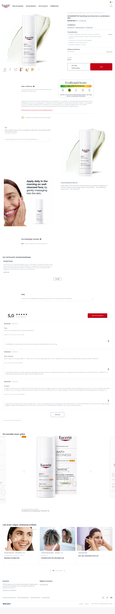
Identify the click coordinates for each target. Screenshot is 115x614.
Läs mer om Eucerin (9, 590)
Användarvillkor (35, 597)
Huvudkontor (46, 597)
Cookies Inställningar (9, 597)
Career (81, 603)
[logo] (6, 6)
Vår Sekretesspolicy (23, 597)
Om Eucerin (43, 6)
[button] (28, 139)
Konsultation (31, 6)
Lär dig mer (109, 51)
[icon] (103, 598)
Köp (101, 67)
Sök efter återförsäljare (76, 67)
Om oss (87, 603)
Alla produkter (17, 6)
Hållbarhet (54, 6)
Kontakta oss (44, 584)
